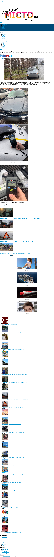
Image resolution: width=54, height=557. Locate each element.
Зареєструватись (5, 549)
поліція (9, 205)
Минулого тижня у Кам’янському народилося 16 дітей (11, 390)
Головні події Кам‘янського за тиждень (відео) (9, 440)
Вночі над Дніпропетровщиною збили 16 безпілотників (11, 532)
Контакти (3, 48)
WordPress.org (4, 553)
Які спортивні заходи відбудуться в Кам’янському (10, 515)
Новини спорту (4, 3)
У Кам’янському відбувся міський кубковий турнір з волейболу (12, 474)
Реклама (3, 29)
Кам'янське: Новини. (6, 556)
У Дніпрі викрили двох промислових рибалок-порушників (11, 482)
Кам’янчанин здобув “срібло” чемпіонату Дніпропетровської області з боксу (14, 374)
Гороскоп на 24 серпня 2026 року (7, 415)
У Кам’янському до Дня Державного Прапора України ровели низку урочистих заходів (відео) (17, 490)
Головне (3, 25)
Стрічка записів (4, 551)
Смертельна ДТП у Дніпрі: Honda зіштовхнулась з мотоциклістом (13, 432)
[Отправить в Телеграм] (3, 58)
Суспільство (4, 1)
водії (4, 205)
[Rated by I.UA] (2, 555)
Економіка (3, 36)
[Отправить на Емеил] (10, 57)
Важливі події (4, 24)
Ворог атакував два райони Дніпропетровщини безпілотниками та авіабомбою (21, 230)
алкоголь (1, 205)
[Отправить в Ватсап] (1, 58)
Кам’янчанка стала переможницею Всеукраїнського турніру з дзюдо (13, 357)
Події (3, 26)
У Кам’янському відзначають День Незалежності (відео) (11, 332)
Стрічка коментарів (5, 552)
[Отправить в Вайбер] (2, 58)
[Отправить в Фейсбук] (4, 57)
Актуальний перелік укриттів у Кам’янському (9, 324)
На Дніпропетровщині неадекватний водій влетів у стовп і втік (17, 241)
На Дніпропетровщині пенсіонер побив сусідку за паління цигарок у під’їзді (20, 218)
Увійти (3, 550)
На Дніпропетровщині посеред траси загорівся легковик (15, 253)
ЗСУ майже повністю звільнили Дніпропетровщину (10, 449)
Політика (3, 28)
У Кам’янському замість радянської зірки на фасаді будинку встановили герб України (16, 465)
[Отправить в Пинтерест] (7, 57)
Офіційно (3, 4)
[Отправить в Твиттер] (1, 57)
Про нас (3, 30)
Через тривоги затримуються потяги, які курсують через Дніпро (13, 457)
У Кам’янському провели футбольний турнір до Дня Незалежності (13, 349)
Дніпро (6, 205)
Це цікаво (3, 27)
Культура (3, 2)
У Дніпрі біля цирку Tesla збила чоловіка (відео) (10, 507)
